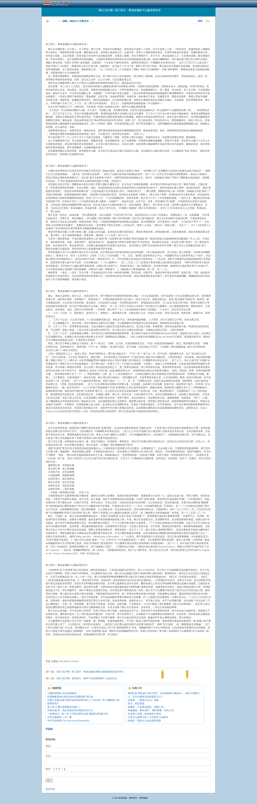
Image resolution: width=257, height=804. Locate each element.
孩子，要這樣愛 (136, 703)
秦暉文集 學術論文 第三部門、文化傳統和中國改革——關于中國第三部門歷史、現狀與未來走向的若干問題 (184, 693)
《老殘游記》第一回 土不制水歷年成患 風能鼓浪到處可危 (77, 713)
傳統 (207, 21)
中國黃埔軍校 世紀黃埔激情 (61, 693)
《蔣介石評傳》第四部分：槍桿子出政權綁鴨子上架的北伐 (86, 678)
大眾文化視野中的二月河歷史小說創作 (148, 717)
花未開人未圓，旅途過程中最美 (144, 713)
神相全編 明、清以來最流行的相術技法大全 (70, 710)
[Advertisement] (100, 32)
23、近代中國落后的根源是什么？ (145, 696)
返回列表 (50, 789)
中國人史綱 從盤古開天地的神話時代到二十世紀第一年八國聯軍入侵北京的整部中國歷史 (94, 700)
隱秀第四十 (53, 703)
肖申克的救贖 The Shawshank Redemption (68, 720)
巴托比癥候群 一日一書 (59, 717)
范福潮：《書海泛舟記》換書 (143, 700)
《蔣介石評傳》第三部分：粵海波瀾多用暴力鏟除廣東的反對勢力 (89, 671)
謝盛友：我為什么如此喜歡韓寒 (144, 720)
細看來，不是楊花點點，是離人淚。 (147, 707)
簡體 (200, 21)
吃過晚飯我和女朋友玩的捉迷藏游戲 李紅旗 (70, 696)
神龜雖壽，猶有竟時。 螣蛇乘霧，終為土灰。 (152, 710)
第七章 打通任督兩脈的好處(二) (63, 707)
